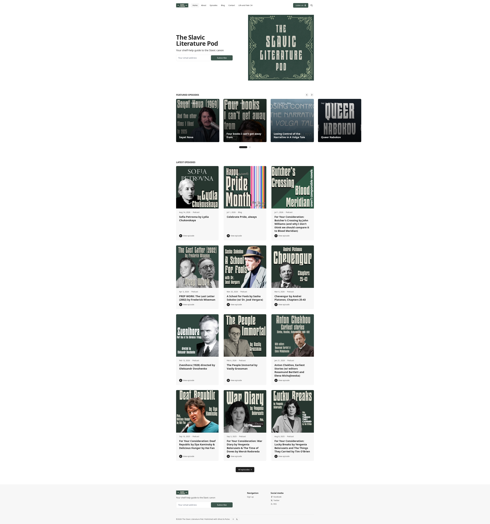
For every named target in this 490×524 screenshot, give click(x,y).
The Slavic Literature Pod (192, 519)
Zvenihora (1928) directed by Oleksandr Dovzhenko (197, 366)
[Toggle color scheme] (235, 519)
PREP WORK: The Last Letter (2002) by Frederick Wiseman (197, 298)
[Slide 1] (250, 147)
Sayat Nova (186, 137)
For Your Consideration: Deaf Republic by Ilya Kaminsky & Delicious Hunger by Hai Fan (197, 444)
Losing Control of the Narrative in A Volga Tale (289, 135)
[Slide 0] (243, 147)
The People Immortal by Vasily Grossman (242, 366)
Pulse (227, 519)
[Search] (311, 5)
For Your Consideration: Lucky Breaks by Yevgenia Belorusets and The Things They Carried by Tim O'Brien (292, 446)
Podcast (194, 103)
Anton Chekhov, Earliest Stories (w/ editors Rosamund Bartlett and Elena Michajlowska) (289, 370)
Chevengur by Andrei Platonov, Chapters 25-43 (290, 298)
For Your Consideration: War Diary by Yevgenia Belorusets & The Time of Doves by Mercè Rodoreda (244, 446)
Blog (242, 103)
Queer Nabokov (331, 137)
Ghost (220, 519)
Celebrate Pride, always (242, 217)
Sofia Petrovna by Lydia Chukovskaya (194, 218)
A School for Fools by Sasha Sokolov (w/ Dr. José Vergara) (245, 298)
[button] (300, 5)
